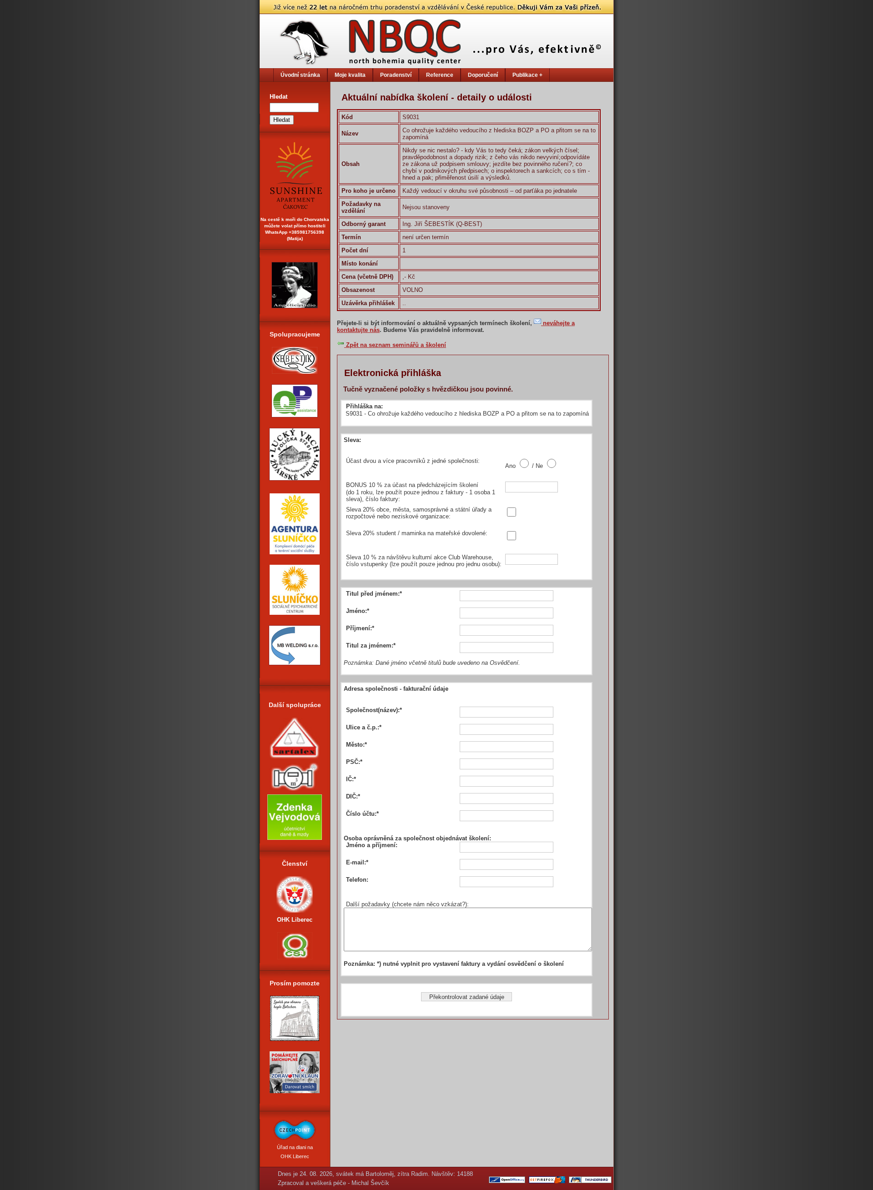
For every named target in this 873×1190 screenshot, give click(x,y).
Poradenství (395, 75)
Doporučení (483, 75)
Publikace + (527, 75)
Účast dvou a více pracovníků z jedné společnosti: (413, 460)
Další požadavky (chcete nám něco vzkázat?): (407, 904)
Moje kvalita (350, 75)
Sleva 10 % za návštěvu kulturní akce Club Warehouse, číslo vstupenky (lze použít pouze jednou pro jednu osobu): (424, 561)
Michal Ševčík (370, 1183)
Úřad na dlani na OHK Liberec (295, 1152)
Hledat (278, 96)
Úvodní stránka (300, 75)
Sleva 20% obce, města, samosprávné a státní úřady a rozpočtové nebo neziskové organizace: (419, 513)
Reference (439, 75)
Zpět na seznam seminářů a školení (395, 344)
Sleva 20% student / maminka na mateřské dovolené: (416, 533)
